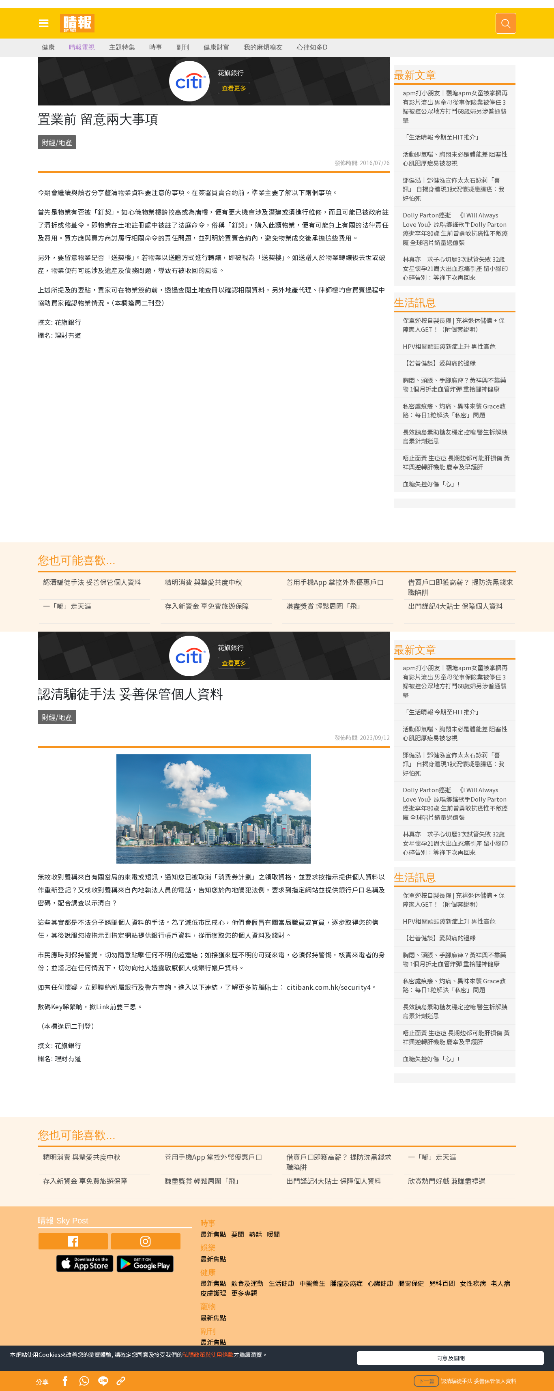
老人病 (500, 1283)
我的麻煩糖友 (263, 47)
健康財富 (217, 47)
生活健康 (281, 1283)
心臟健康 (380, 1283)
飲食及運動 (247, 1283)
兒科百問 (442, 1283)
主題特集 (122, 47)
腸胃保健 (411, 1283)
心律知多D (312, 47)
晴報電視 (82, 47)
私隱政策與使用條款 (208, 1354)
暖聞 (273, 1234)
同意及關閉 (450, 1358)
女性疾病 (473, 1283)
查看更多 (234, 88)
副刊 (182, 47)
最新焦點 (213, 1234)
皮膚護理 (213, 1293)
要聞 (237, 1234)
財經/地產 (57, 142)
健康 (48, 47)
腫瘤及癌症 (346, 1283)
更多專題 (244, 1293)
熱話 (255, 1234)
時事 (155, 47)
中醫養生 (312, 1283)
